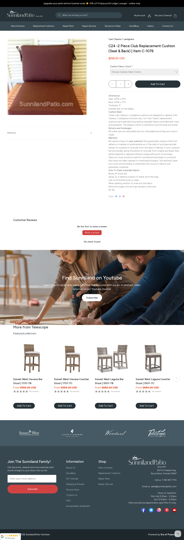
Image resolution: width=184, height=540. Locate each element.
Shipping (11, 133)
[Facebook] (116, 196)
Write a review (92, 232)
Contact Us (167, 26)
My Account (140, 15)
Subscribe (94, 298)
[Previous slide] (8, 378)
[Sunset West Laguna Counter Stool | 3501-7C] (153, 358)
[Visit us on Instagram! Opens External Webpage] (159, 510)
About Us (70, 467)
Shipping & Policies (75, 484)
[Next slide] (176, 378)
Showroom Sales (113, 26)
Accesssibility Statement (78, 506)
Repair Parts (68, 26)
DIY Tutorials (72, 478)
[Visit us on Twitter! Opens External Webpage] (151, 510)
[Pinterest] (123, 196)
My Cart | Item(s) (163, 15)
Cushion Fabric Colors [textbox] (121, 66)
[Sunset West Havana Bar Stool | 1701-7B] (30, 358)
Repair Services (89, 26)
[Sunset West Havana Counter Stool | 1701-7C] (71, 358)
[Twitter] (120, 196)
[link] (24, 406)
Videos (150, 26)
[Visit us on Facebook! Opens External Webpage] (144, 510)
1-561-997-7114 (169, 480)
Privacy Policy (72, 489)
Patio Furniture (17, 26)
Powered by (162, 534)
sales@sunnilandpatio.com (164, 486)
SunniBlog (134, 26)
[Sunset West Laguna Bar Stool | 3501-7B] (112, 358)
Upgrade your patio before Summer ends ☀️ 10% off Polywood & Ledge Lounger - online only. (92, 3)
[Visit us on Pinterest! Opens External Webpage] (167, 510)
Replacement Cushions (43, 26)
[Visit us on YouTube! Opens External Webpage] (174, 510)
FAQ (68, 500)
